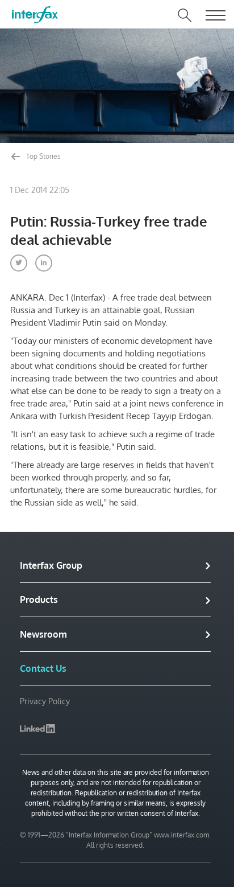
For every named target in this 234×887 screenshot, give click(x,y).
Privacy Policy (45, 701)
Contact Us (43, 668)
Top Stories (42, 156)
